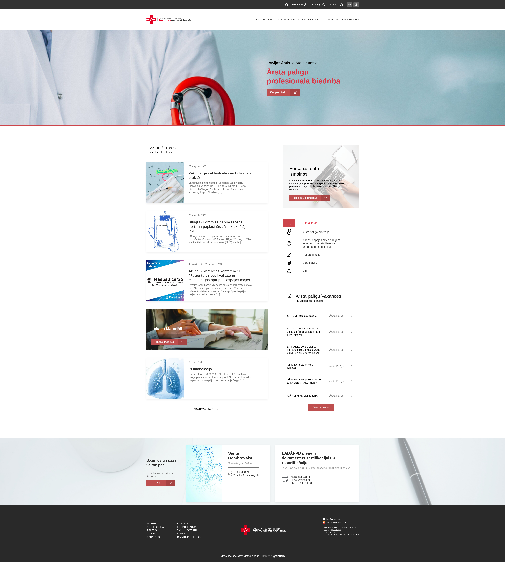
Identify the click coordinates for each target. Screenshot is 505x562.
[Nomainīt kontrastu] (356, 4)
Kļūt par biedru (278, 92)
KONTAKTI (156, 483)
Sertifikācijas (155, 527)
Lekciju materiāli (187, 530)
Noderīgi (152, 533)
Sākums (151, 523)
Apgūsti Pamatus (165, 341)
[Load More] (207, 409)
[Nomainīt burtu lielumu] (349, 4)
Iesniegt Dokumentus (305, 197)
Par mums (182, 523)
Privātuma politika (188, 537)
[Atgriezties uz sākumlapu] (169, 19)
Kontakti (181, 533)
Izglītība (152, 530)
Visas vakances (321, 407)
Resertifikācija (186, 527)
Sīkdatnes (153, 537)
